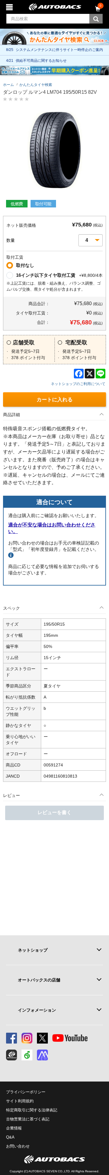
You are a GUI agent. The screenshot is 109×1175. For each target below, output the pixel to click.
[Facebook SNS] (11, 1038)
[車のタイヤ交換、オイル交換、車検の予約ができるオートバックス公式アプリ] (11, 1055)
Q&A (10, 1137)
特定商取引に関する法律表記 (31, 1110)
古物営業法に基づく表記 (27, 1119)
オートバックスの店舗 (39, 980)
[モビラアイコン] (42, 1055)
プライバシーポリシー (25, 1092)
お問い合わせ (18, 1146)
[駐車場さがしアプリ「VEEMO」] (26, 1055)
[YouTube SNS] (70, 1038)
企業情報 (14, 1128)
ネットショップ (33, 950)
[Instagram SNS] (26, 1038)
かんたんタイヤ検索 (35, 85)
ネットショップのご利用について (78, 384)
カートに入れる (55, 399)
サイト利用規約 (20, 1101)
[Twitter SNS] (42, 1038)
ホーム (8, 85)
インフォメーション (37, 1010)
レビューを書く (54, 812)
